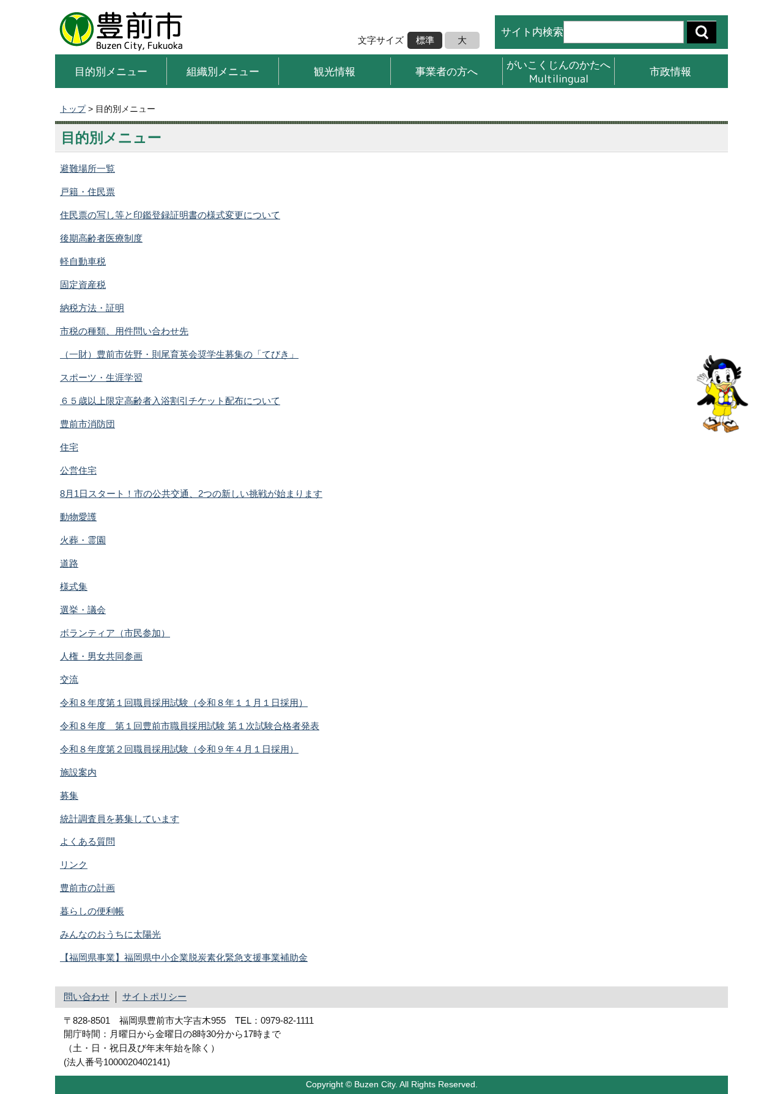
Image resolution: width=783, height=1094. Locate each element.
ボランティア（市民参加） (115, 633)
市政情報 (670, 71)
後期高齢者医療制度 (101, 238)
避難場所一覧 (87, 168)
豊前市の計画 (87, 888)
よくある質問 (87, 841)
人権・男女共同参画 (101, 656)
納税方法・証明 (92, 308)
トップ (73, 109)
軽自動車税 (83, 261)
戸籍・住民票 (87, 191)
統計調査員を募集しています (119, 818)
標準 (425, 40)
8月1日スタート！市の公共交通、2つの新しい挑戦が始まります (191, 493)
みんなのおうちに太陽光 (110, 934)
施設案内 (78, 772)
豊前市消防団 (87, 424)
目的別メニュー (111, 71)
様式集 (73, 586)
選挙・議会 (83, 609)
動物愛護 (78, 517)
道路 (69, 563)
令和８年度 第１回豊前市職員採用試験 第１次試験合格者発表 (189, 726)
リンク (73, 864)
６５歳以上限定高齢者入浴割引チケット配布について (170, 400)
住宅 (69, 447)
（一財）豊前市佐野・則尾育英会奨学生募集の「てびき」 (179, 354)
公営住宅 (78, 470)
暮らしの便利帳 (92, 911)
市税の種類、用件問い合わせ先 (124, 331)
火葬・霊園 (83, 540)
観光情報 (334, 71)
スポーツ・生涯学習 (101, 377)
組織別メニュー (223, 71)
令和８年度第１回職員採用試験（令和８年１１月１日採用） (184, 702)
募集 (69, 795)
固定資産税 (83, 284)
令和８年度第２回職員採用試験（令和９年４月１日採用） (179, 749)
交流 (69, 679)
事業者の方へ (446, 71)
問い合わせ (86, 996)
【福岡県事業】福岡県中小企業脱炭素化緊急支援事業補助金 (184, 957)
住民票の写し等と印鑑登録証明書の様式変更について (170, 215)
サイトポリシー (154, 996)
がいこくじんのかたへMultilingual (558, 71)
